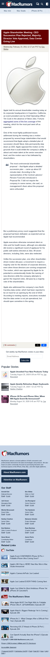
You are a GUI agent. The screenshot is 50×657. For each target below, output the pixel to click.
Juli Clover (5, 501)
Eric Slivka (28, 491)
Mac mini (7, 11)
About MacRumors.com (14, 472)
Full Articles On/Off (21, 651)
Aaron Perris (29, 537)
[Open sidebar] (47, 4)
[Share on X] (37, 345)
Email (3, 496)
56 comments (10, 345)
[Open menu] (3, 4)
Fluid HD (36, 651)
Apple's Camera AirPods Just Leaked (24, 573)
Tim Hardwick (30, 510)
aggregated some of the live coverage (19, 121)
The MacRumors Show (19, 596)
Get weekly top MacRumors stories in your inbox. (25, 352)
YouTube (10, 550)
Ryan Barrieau (30, 528)
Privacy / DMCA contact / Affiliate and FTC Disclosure (18, 643)
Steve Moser (5, 537)
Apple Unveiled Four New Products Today (29, 372)
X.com (8, 496)
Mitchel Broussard (7, 510)
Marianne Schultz (31, 519)
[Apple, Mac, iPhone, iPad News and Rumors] (19, 7)
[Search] (43, 4)
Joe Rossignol (30, 501)
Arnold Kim (5, 491)
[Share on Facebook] (44, 345)
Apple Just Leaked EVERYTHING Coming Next (28, 582)
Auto (42, 651)
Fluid (30, 651)
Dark (3, 653)
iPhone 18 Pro (36, 11)
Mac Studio (21, 11)
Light (46, 651)
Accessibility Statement (8, 647)
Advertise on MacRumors (15, 480)
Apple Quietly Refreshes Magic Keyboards (29, 384)
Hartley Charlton (16, 389)
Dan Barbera (5, 528)
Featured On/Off (7, 651)
